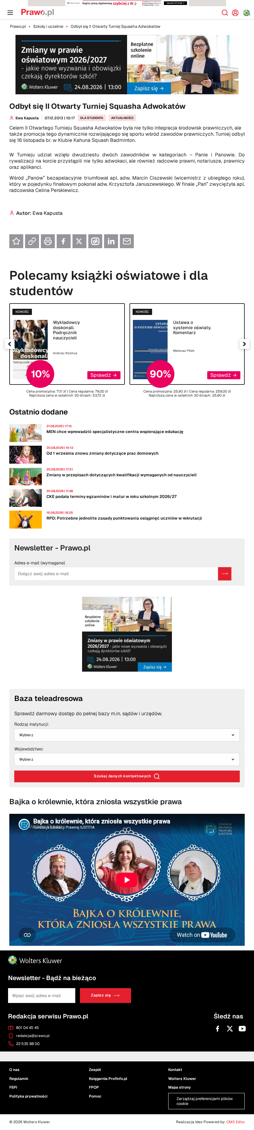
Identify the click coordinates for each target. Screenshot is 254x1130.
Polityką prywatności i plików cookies (110, 218)
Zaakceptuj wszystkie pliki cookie (127, 235)
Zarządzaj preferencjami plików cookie (127, 269)
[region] (127, 221)
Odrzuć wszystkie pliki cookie (127, 254)
